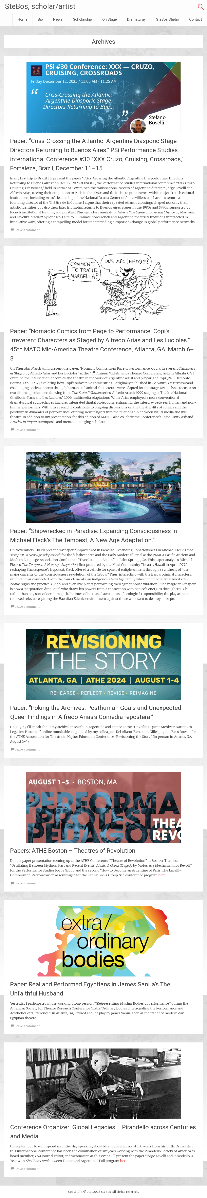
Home (22, 19)
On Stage (109, 19)
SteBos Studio (167, 19)
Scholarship (82, 19)
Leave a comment (27, 230)
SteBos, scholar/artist (40, 6)
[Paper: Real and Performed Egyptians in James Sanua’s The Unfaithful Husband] (103, 975)
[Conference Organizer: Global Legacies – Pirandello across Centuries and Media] (103, 1118)
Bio (40, 19)
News (58, 19)
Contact (195, 19)
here (162, 875)
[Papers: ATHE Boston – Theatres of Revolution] (103, 842)
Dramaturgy (136, 19)
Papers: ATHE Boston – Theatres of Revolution (72, 850)
